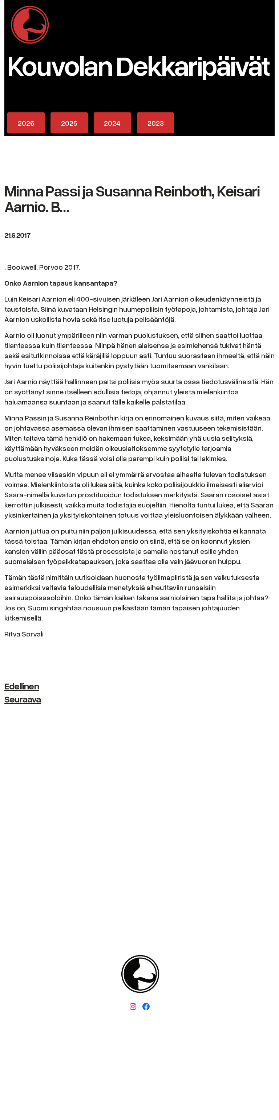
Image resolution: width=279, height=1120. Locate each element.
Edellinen (21, 686)
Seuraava (22, 699)
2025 (69, 123)
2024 (112, 123)
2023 (155, 123)
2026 (26, 123)
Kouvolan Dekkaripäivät (138, 64)
